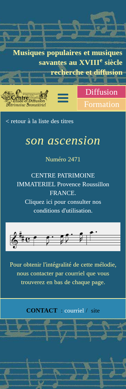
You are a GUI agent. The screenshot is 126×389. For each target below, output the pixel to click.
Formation (101, 104)
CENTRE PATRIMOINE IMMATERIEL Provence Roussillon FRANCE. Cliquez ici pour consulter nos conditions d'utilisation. (63, 193)
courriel (74, 310)
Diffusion (101, 91)
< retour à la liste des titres (40, 121)
